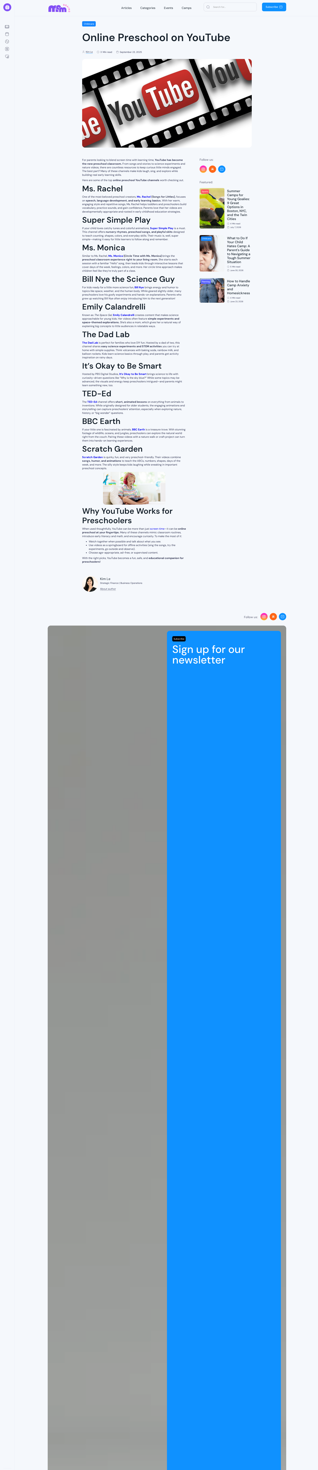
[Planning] (7, 34)
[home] (7, 7)
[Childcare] (7, 56)
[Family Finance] (7, 49)
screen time (157, 528)
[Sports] (7, 41)
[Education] (7, 26)
